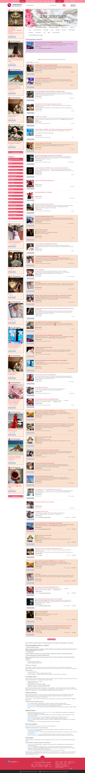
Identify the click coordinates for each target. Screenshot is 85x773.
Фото (74, 762)
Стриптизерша (11, 208)
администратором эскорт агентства (45, 712)
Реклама (53, 1)
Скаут (9, 202)
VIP (37, 1)
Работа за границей (56, 32)
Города (27, 1)
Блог (48, 1)
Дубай (49, 32)
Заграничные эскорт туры (32, 734)
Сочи (44, 32)
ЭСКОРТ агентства (64, 27)
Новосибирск (31, 32)
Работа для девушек (32, 704)
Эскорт (40, 1)
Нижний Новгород (72, 29)
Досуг (45, 1)
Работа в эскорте (30, 665)
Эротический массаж (13, 170)
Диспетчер (11, 189)
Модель (10, 196)
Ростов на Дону (40, 766)
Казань (52, 29)
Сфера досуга (72, 27)
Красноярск (64, 29)
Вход (66, 1)
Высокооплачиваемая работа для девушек (36, 35)
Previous (24, 49)
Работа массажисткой (37, 29)
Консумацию (30, 747)
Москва (32, 764)
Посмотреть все (15, 152)
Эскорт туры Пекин (31, 673)
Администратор (12, 176)
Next (79, 49)
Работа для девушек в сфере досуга (35, 716)
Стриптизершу (30, 746)
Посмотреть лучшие (51, 639)
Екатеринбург (46, 29)
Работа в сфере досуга (32, 735)
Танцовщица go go (12, 212)
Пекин (31, 62)
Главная (27, 62)
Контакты (61, 762)
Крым (36, 765)
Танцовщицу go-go (31, 744)
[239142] (51, 17)
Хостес (10, 218)
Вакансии (22, 1)
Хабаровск (46, 766)
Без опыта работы (12, 186)
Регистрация (72, 1)
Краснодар (58, 29)
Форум (65, 761)
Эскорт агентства (12, 173)
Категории (33, 1)
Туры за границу (12, 215)
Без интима (11, 183)
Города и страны (71, 761)
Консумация (11, 192)
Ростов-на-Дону (38, 32)
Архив (65, 762)
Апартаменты (11, 179)
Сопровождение (53, 5)
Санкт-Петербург (38, 764)
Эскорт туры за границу (59, 767)
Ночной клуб (11, 199)
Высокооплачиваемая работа (13, 159)
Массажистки (57, 765)
